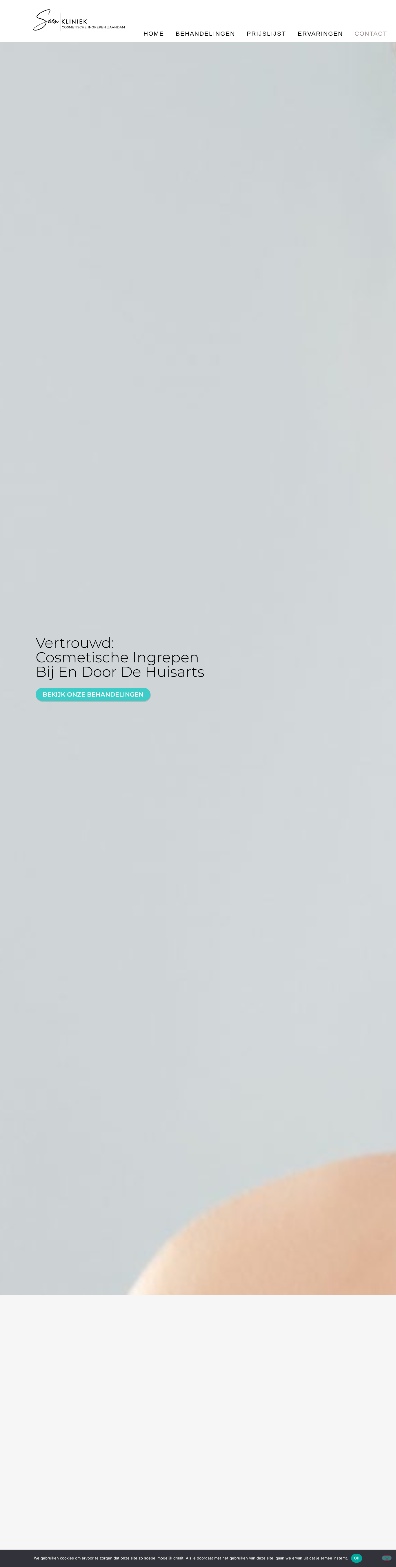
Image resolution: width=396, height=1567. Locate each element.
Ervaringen (320, 33)
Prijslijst (266, 33)
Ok (356, 1558)
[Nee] (387, 1558)
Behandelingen (205, 33)
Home (153, 33)
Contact (371, 33)
